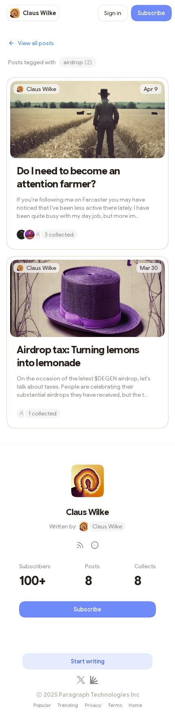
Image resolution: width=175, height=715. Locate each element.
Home (135, 705)
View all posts (36, 43)
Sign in (112, 13)
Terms (115, 705)
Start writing (88, 661)
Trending (67, 705)
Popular (42, 705)
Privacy (93, 705)
